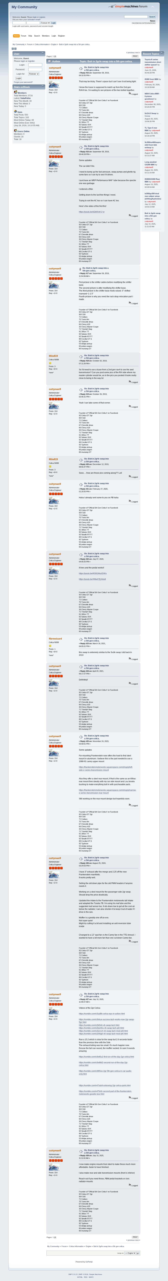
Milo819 (53, 356)
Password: (20, 69)
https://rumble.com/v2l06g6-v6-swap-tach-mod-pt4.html (103, 1034)
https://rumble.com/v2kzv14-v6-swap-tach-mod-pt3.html (103, 1031)
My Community (24, 7)
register (42, 17)
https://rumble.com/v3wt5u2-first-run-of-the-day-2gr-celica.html (106, 1057)
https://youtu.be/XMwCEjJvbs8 (92, 579)
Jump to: (120, 1253)
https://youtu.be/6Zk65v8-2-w (92, 212)
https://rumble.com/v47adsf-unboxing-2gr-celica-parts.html (105, 1085)
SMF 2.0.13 (72, 1274)
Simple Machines (95, 1274)
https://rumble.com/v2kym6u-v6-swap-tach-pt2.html (101, 1028)
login (35, 17)
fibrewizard (55, 638)
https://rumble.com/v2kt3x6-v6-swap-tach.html (99, 1025)
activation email (33, 20)
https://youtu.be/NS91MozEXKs (93, 573)
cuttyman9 (55, 67)
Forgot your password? (23, 82)
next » (137, 53)
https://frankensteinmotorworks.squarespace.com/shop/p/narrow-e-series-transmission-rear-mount (107, 791)
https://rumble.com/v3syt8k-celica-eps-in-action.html (102, 1014)
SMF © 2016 (83, 1274)
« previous (130, 53)
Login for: (21, 74)
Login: (22, 65)
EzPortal (89, 1262)
